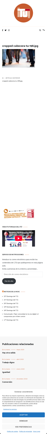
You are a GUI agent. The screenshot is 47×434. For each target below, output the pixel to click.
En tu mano (6, 349)
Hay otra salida (8, 352)
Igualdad (6, 372)
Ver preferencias (23, 427)
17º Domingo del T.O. (11, 320)
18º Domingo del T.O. (11, 310)
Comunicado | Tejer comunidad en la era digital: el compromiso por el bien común (21, 315)
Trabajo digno (8, 362)
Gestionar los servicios (10, 409)
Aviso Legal (36, 431)
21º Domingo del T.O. (11, 300)
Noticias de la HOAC (12, 292)
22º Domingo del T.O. (11, 296)
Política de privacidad (25, 431)
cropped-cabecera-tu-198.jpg (12, 79)
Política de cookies (12, 431)
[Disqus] (23, 115)
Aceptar (24, 415)
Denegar (23, 421)
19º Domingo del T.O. (11, 307)
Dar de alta (9, 281)
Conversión (7, 382)
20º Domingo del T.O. (11, 303)
